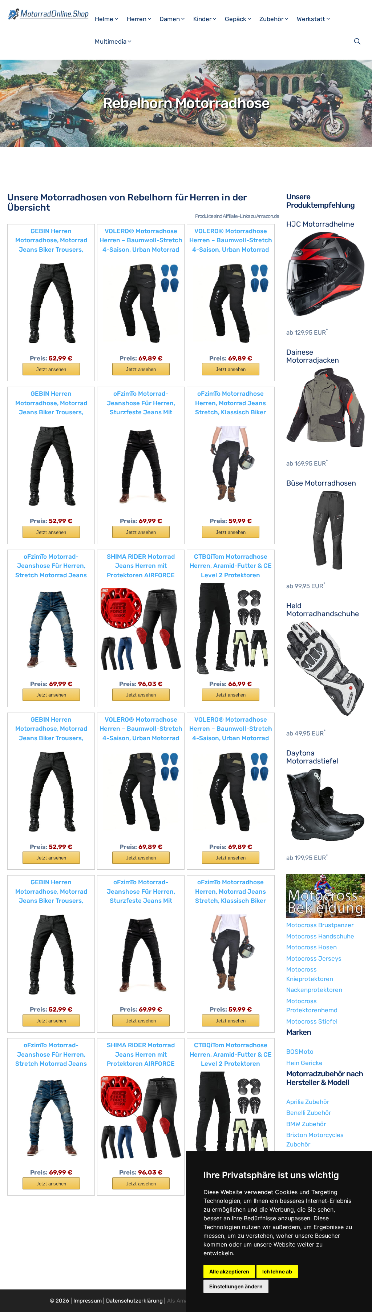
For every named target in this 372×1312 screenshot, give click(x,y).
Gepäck (235, 19)
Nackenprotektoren (314, 989)
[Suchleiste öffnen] (358, 41)
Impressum (87, 1300)
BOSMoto (300, 1051)
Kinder (202, 19)
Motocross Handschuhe (320, 936)
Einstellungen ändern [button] (236, 1286)
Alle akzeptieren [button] (229, 1271)
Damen (169, 19)
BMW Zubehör (306, 1124)
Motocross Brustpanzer (319, 925)
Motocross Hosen (311, 947)
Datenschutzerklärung (134, 1300)
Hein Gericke (304, 1062)
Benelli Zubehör (308, 1112)
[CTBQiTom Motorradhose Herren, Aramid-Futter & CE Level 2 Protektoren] (230, 628)
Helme (104, 19)
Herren (136, 19)
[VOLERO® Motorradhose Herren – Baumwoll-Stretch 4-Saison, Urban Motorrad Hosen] (141, 302)
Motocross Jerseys (313, 958)
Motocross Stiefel (311, 1021)
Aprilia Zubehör (307, 1101)
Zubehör (271, 19)
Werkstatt (311, 19)
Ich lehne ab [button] (277, 1271)
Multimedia (110, 41)
